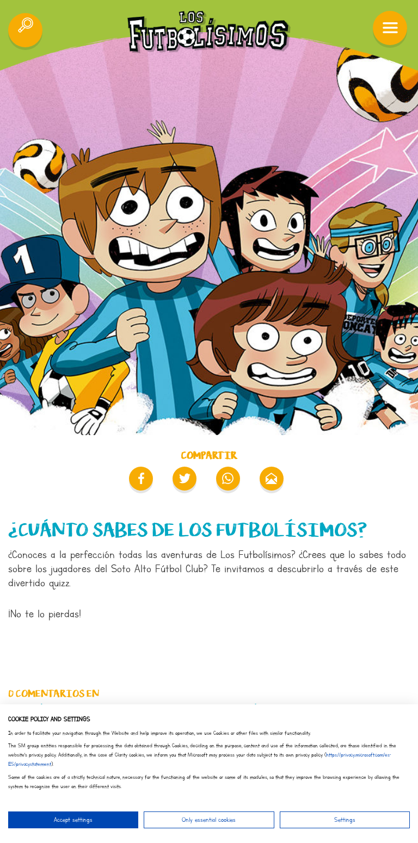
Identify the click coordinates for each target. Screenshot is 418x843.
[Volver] (25, 30)
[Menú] (390, 28)
